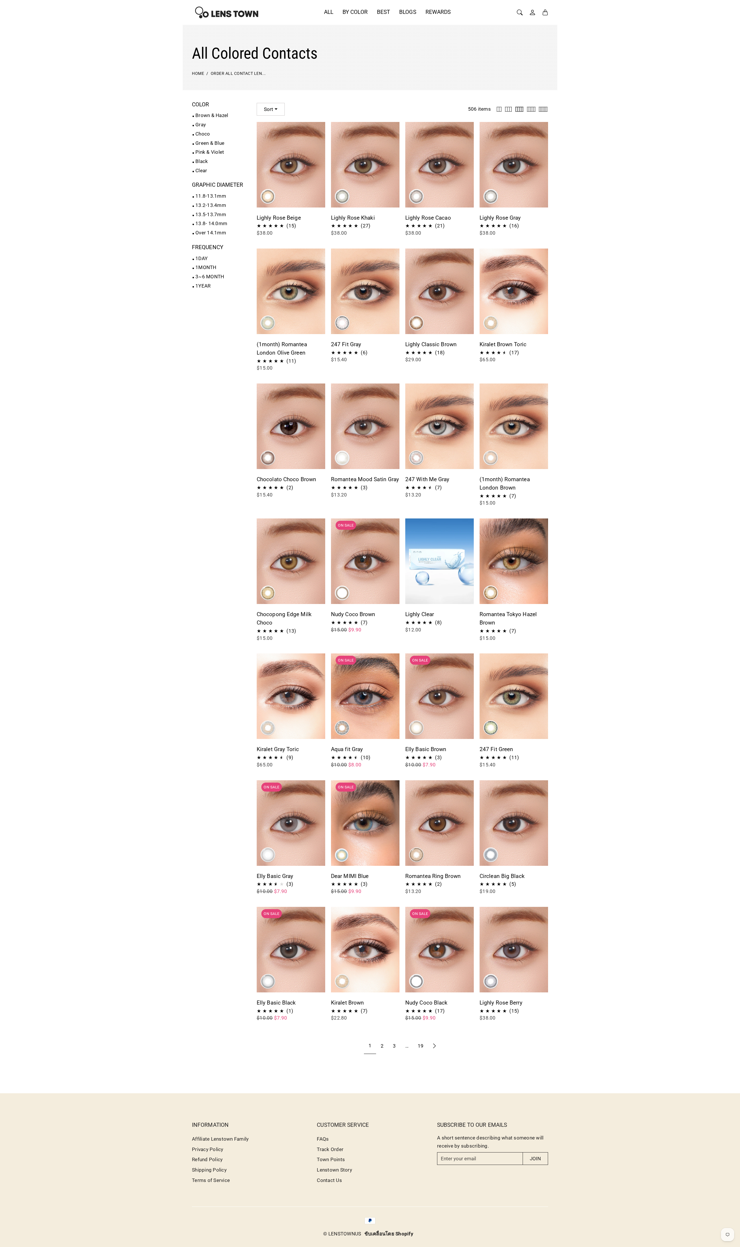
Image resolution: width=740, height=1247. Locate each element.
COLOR (200, 104)
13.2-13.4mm (210, 205)
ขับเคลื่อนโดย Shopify (389, 1234)
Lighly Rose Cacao (428, 217)
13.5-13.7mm (210, 214)
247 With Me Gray (427, 479)
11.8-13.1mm (210, 196)
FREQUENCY (207, 247)
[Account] (532, 12)
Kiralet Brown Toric (503, 344)
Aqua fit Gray (347, 749)
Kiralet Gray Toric (278, 749)
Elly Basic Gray (275, 876)
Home (198, 73)
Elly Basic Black (276, 1002)
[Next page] (434, 1045)
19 (420, 1046)
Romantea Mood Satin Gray (365, 479)
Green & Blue (209, 143)
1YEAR (202, 286)
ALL (328, 12)
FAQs (323, 1139)
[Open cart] (545, 12)
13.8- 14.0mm (211, 223)
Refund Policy (207, 1159)
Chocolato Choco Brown (286, 479)
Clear (201, 170)
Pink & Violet (209, 152)
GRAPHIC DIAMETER (217, 184)
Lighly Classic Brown (431, 344)
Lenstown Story (334, 1170)
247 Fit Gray (346, 344)
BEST (383, 12)
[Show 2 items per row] (499, 109)
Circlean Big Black (502, 876)
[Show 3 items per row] (508, 109)
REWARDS (438, 12)
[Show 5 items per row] (531, 109)
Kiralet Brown (347, 1002)
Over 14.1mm (210, 233)
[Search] (519, 12)
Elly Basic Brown (426, 749)
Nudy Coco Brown (353, 614)
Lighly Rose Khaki (353, 217)
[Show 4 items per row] (519, 109)
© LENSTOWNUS (342, 1234)
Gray (200, 124)
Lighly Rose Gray (500, 217)
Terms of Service (211, 1180)
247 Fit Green (496, 749)
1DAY (201, 258)
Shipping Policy (209, 1170)
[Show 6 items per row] (543, 109)
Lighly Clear (419, 614)
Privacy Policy (207, 1149)
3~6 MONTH (209, 276)
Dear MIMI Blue (350, 876)
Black (201, 161)
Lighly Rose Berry (501, 1002)
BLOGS (407, 12)
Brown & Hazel (211, 115)
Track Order (330, 1149)
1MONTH (206, 267)
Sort (268, 109)
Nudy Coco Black (426, 1002)
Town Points (331, 1159)
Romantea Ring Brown (433, 876)
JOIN (535, 1158)
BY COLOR (355, 12)
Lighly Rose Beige (279, 217)
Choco (202, 134)
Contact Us (329, 1180)
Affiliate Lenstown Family (220, 1139)
